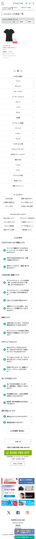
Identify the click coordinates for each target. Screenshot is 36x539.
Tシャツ (18, 81)
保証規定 (18, 525)
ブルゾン (18, 102)
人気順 (13, 22)
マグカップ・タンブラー (18, 149)
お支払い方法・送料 (27, 206)
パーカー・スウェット (18, 97)
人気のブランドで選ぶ (26, 7)
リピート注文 (9, 206)
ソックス (18, 165)
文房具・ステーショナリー (18, 154)
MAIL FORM (17, 463)
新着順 (29, 22)
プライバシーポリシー (18, 522)
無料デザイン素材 (9, 230)
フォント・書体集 (9, 226)
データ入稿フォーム (27, 226)
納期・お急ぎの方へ (27, 198)
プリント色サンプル (9, 222)
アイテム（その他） (18, 175)
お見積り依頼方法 (9, 202)
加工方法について (9, 218)
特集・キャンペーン (18, 186)
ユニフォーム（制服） (18, 123)
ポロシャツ (18, 86)
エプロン (18, 133)
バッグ (18, 107)
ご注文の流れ (9, 198)
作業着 (18, 118)
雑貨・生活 (18, 160)
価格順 (21, 22)
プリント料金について (27, 202)
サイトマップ (18, 528)
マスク (18, 170)
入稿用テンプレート (27, 222)
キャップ (18, 139)
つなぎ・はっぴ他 (18, 144)
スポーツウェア (18, 91)
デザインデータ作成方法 (27, 218)
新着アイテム (18, 181)
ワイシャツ (18, 128)
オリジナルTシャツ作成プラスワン (10, 7)
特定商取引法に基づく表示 (18, 520)
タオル (18, 112)
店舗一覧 (18, 442)
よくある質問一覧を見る (17, 431)
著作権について (27, 230)
